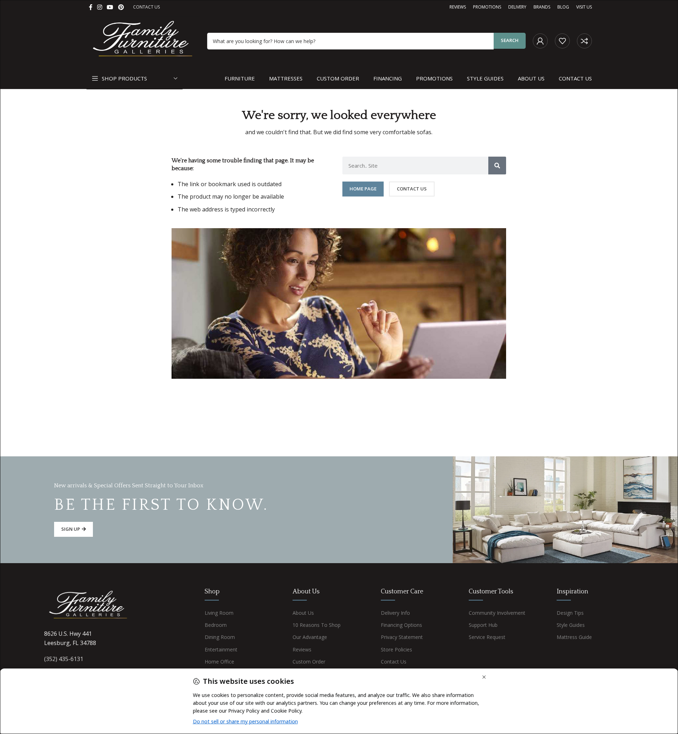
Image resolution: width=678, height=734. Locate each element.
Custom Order (309, 661)
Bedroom (216, 625)
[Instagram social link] (100, 7)
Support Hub (483, 625)
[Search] (497, 165)
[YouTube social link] (110, 7)
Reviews (302, 649)
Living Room (219, 612)
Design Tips (570, 612)
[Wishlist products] (562, 41)
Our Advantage (310, 637)
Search (510, 40)
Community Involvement (497, 612)
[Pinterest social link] (121, 7)
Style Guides (571, 625)
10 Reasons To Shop (317, 625)
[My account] (540, 41)
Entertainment (221, 649)
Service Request (487, 637)
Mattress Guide (574, 637)
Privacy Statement (402, 637)
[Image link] (88, 606)
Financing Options (401, 625)
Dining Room (220, 637)
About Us (303, 612)
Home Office (219, 661)
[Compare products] (584, 41)
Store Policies (396, 649)
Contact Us (393, 661)
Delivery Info (395, 612)
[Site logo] (143, 40)
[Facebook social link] (90, 7)
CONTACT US (146, 7)
